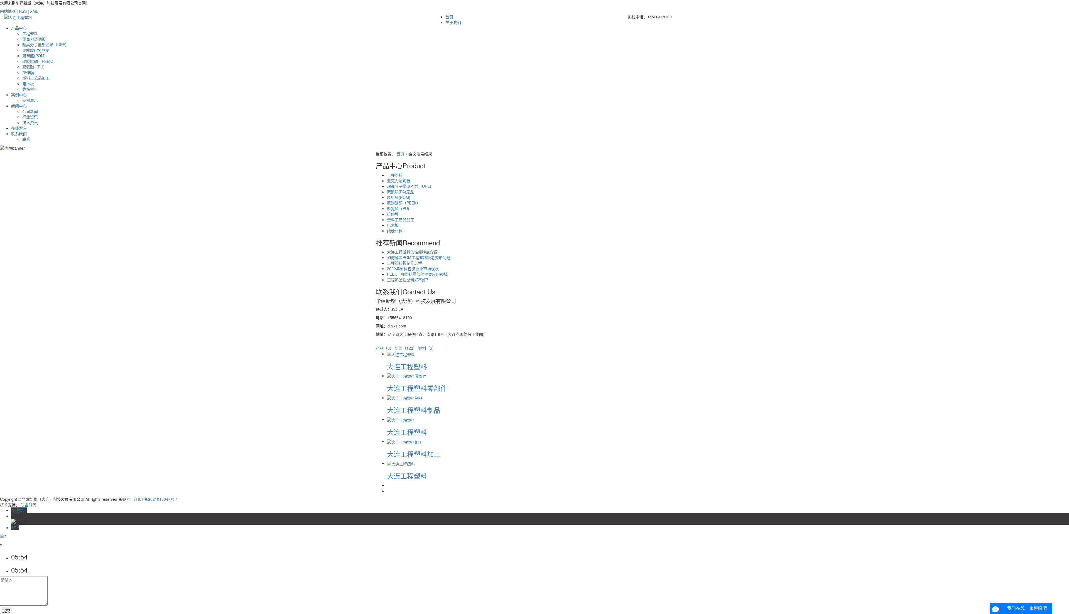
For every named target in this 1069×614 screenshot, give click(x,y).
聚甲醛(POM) (34, 55)
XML (34, 11)
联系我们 (19, 133)
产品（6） (385, 348)
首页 (449, 16)
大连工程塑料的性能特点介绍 (412, 252)
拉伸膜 (28, 72)
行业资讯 (30, 117)
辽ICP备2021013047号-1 (156, 499)
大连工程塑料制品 (413, 410)
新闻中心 (19, 106)
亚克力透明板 (34, 39)
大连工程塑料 (407, 366)
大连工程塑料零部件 (417, 388)
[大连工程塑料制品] (405, 397)
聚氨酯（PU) (33, 67)
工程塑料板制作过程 (404, 263)
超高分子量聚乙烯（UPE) (44, 44)
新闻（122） (406, 348)
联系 (26, 139)
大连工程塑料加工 (413, 454)
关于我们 (453, 22)
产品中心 (19, 28)
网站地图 (8, 11)
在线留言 (19, 128)
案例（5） (427, 348)
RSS (23, 11)
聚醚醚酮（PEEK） (39, 61)
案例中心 (19, 94)
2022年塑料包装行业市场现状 (413, 268)
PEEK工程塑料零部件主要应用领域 (417, 274)
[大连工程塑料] (401, 353)
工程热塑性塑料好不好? (407, 279)
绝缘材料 (30, 89)
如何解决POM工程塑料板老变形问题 (418, 257)
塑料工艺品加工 (36, 78)
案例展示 (30, 100)
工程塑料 (30, 33)
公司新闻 (30, 111)
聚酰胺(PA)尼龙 (35, 50)
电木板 (28, 83)
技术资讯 (30, 122)
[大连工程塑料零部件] (406, 375)
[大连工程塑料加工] (405, 441)
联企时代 (28, 504)
